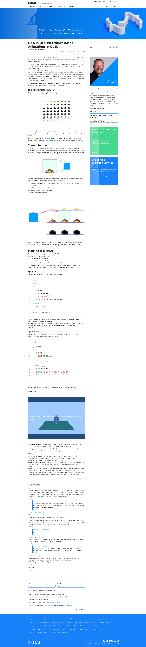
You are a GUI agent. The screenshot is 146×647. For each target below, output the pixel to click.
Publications (51, 633)
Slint (59, 626)
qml (113, 47)
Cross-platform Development (74, 622)
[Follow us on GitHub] (107, 641)
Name (30, 583)
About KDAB (41, 629)
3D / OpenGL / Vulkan (85, 626)
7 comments (65, 51)
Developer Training (105, 622)
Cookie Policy (106, 643)
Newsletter (65, 633)
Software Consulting (43, 622)
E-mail (59, 583)
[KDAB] (32, 2)
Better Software (73, 629)
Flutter (75, 626)
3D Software (95, 622)
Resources (62, 6)
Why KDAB (72, 6)
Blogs (39, 633)
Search (114, 6)
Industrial (86, 619)
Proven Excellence (62, 629)
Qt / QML (40, 626)
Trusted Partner (50, 629)
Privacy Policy (115, 643)
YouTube (32, 419)
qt (116, 47)
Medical (80, 619)
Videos (58, 633)
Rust (54, 626)
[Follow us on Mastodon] (112, 641)
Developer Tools (97, 626)
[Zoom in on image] (56, 112)
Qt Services (87, 622)
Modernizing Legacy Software (99, 619)
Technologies (52, 6)
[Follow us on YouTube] (118, 641)
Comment (31, 567)
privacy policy (68, 605)
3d (110, 47)
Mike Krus (73, 51)
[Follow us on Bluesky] (104, 641)
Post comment (79, 609)
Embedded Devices (43, 619)
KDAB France (97, 643)
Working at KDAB (83, 629)
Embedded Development (57, 622)
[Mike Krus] (104, 71)
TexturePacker (49, 140)
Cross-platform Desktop (56, 619)
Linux (63, 626)
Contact (89, 643)
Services (41, 6)
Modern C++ (48, 626)
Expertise (32, 6)
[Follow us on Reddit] (115, 641)
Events (44, 633)
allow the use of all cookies (61, 417)
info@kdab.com (56, 602)
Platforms (69, 626)
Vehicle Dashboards (70, 619)
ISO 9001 (92, 629)
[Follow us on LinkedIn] (110, 641)
